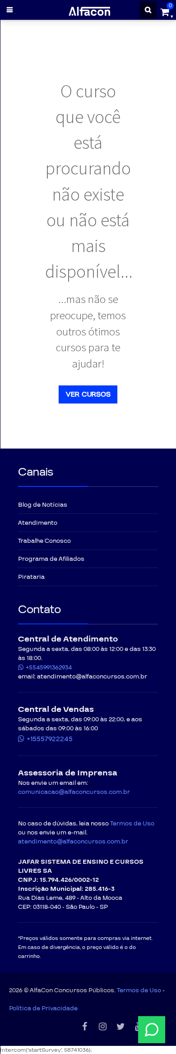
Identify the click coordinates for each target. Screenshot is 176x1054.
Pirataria (31, 577)
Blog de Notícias (42, 504)
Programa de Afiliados (51, 559)
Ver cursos (88, 394)
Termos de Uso (132, 823)
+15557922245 (50, 739)
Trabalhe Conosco (44, 540)
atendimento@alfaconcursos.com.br (73, 841)
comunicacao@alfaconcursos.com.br (74, 792)
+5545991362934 (49, 667)
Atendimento (37, 522)
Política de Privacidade (43, 1008)
